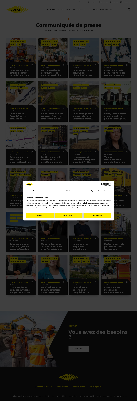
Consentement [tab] (38, 191)
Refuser (39, 215)
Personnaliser (67, 215)
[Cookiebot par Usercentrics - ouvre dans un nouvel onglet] (102, 184)
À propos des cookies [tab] (98, 191)
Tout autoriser (97, 215)
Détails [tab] (68, 191)
